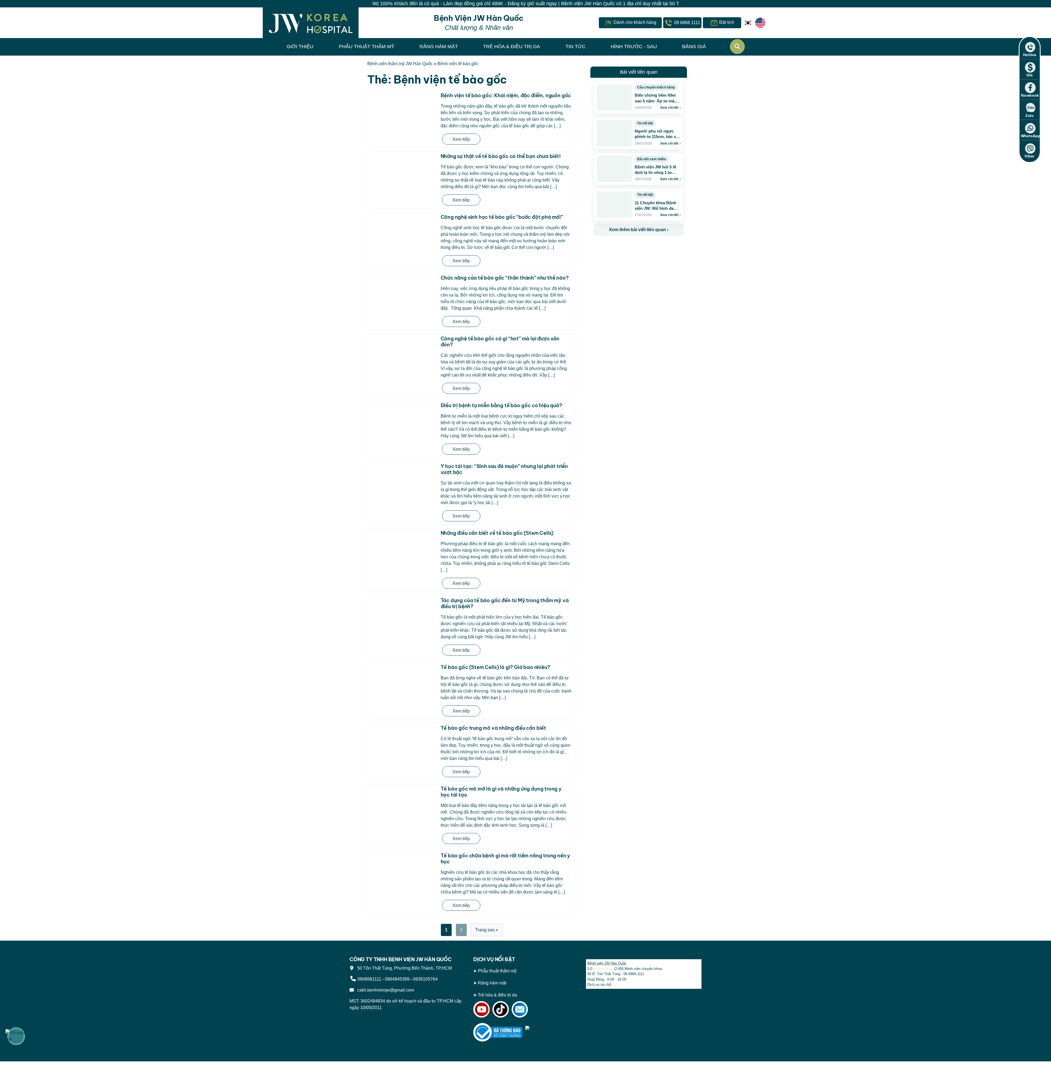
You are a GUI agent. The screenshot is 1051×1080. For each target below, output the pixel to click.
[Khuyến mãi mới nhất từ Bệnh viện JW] (16, 1036)
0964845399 (397, 979)
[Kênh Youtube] (481, 1009)
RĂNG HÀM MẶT (439, 46)
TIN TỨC (575, 46)
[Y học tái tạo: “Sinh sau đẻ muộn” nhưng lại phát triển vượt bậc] (403, 480)
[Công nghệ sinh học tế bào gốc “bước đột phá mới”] (403, 231)
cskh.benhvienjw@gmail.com (384, 990)
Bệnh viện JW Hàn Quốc (606, 963)
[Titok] (500, 1009)
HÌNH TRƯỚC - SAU (634, 46)
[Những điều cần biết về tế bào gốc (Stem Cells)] (403, 547)
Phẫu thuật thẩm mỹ (497, 971)
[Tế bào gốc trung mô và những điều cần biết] (403, 742)
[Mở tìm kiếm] (737, 46)
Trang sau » (486, 929)
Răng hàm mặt (492, 983)
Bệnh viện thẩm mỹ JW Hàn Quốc (400, 63)
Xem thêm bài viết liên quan (638, 229)
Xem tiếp (461, 139)
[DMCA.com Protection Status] (549, 1032)
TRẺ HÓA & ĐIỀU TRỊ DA (511, 46)
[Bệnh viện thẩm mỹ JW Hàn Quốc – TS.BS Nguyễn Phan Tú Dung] (311, 22)
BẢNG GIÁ (694, 46)
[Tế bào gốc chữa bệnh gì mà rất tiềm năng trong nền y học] (403, 870)
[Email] (520, 1009)
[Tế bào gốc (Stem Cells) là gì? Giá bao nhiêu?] (403, 681)
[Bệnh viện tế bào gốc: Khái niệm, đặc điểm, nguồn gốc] (403, 110)
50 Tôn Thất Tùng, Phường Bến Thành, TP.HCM (403, 968)
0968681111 (369, 979)
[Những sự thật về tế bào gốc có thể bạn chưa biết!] (403, 170)
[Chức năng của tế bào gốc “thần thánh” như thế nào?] (403, 292)
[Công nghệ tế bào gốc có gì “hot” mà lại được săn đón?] (403, 353)
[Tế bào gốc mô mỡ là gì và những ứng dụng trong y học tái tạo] (403, 803)
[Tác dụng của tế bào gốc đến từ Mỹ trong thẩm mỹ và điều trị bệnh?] (403, 615)
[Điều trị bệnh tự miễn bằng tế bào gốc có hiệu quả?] (403, 420)
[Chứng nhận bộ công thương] (497, 1032)
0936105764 (425, 979)
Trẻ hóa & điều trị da (497, 995)
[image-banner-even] (626, 247)
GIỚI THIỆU (300, 46)
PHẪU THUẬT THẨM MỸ (366, 46)
